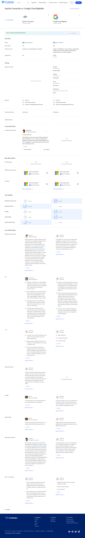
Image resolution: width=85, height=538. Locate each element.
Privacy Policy (20, 531)
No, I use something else (72, 33)
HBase (33, 139)
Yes (63, 33)
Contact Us (37, 526)
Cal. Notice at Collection (40, 531)
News (36, 524)
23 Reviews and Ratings (57, 23)
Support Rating (8, 217)
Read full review (28, 270)
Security (13, 531)
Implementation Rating (10, 222)
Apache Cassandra (28, 21)
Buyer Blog (52, 521)
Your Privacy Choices (28, 531)
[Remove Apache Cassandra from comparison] (48, 14)
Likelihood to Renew (9, 206)
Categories (33, 2)
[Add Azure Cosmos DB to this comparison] (47, 173)
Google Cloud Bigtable (60, 21)
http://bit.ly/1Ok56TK (38, 249)
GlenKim (30, 396)
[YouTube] (69, 532)
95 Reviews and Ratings (26, 23)
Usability (6, 211)
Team (36, 521)
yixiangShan (28, 130)
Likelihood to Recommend (10, 200)
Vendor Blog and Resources (72, 523)
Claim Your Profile (70, 521)
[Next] (47, 131)
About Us (36, 519)
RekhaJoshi (31, 235)
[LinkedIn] (79, 532)
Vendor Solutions (70, 519)
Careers (36, 523)
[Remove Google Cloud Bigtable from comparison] (79, 14)
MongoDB (30, 137)
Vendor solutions (42, 2)
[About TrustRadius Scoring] (23, 42)
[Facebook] (72, 532)
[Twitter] (76, 532)
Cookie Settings (49, 531)
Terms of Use (7, 531)
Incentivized (25, 146)
